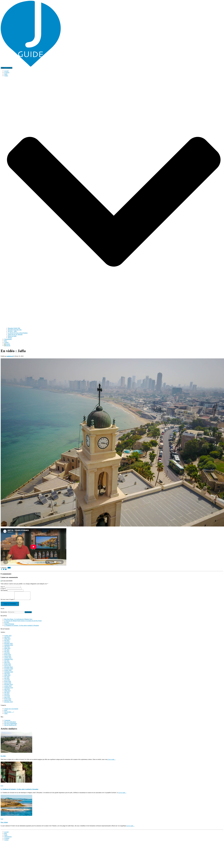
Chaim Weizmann (9, 624)
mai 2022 (6, 651)
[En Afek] (16, 752)
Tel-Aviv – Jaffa (12, 331)
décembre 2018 (8, 702)
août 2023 (7, 637)
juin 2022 (6, 650)
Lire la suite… (111, 759)
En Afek (6, 622)
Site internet (4, 590)
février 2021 (7, 664)
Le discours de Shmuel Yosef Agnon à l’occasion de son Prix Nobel (23, 620)
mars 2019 (7, 697)
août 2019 (7, 689)
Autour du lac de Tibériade (15, 334)
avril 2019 (7, 695)
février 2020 (7, 681)
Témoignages (8, 339)
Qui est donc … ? (9, 712)
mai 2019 (6, 694)
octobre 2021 (7, 657)
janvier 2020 (7, 683)
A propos (6, 72)
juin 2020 (6, 676)
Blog (5, 340)
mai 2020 (6, 678)
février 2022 (7, 654)
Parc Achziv (4, 822)
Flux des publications (10, 722)
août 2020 (7, 673)
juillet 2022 (7, 648)
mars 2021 (7, 662)
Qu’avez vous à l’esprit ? (7, 599)
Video (6, 713)
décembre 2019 (8, 684)
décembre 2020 (8, 667)
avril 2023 (7, 642)
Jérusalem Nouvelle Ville (15, 329)
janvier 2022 (7, 656)
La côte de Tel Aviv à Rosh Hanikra (18, 333)
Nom (3, 587)
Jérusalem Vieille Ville (14, 328)
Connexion (7, 720)
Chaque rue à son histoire (11, 708)
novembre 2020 (8, 668)
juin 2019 (6, 692)
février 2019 (7, 698)
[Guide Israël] (31, 66)
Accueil (6, 71)
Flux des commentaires (10, 723)
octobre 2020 (7, 670)
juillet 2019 (7, 690)
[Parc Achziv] (16, 815)
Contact (6, 342)
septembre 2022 (8, 645)
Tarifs (5, 74)
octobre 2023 (7, 635)
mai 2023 (6, 640)
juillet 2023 (7, 638)
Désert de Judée (12, 336)
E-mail (3, 588)
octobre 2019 (7, 686)
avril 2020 (7, 679)
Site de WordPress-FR (10, 725)
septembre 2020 (8, 672)
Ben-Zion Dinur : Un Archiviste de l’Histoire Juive (18, 619)
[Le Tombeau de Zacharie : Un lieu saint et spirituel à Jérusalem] (16, 782)
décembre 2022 (8, 643)
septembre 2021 (8, 659)
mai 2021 (6, 661)
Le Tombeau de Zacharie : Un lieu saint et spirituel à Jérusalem (21, 625)
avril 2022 (7, 653)
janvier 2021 (7, 665)
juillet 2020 (7, 675)
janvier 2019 (7, 700)
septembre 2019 (8, 687)
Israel (9, 567)
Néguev (10, 337)
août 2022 (7, 646)
